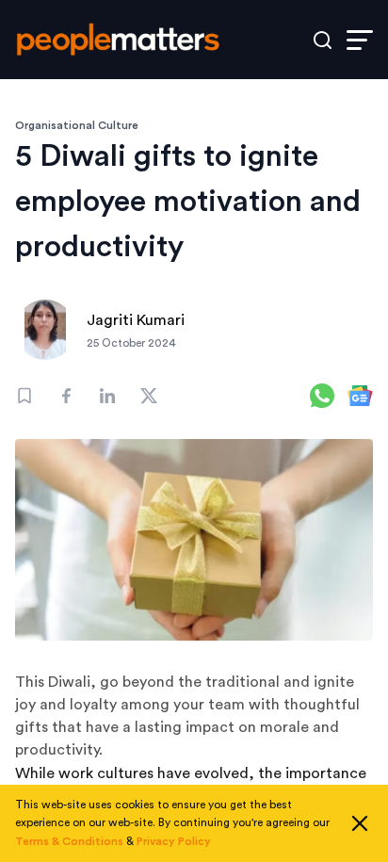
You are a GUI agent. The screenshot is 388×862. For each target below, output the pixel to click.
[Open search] (322, 40)
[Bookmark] (24, 395)
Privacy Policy (174, 841)
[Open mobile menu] (360, 40)
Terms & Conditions (69, 841)
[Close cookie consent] (360, 823)
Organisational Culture (76, 125)
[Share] (66, 395)
